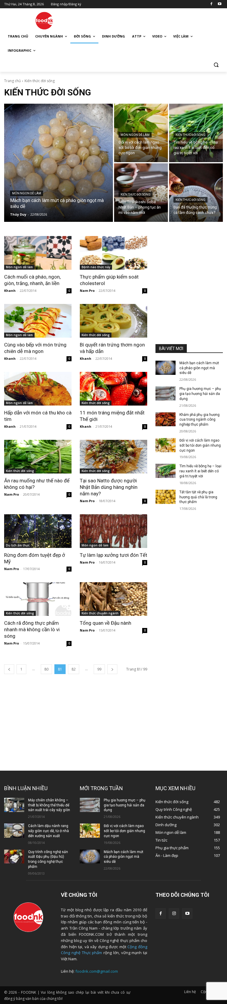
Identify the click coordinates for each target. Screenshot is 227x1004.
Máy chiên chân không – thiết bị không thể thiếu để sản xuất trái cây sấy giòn (49, 805)
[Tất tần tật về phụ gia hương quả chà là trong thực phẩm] (165, 497)
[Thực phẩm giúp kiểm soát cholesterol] (113, 253)
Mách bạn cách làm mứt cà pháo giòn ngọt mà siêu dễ (199, 368)
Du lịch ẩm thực (18, 545)
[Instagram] (174, 913)
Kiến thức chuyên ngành (100, 613)
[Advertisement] (154, 20)
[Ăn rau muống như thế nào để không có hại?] (38, 456)
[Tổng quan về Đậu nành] (113, 599)
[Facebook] (211, 4)
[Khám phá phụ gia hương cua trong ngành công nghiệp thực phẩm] (165, 419)
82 (74, 669)
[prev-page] (9, 669)
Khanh (10, 290)
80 (46, 669)
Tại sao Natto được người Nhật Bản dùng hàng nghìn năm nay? (108, 487)
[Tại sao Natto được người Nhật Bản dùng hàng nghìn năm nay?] (113, 456)
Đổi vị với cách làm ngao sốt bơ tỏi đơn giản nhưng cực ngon (200, 445)
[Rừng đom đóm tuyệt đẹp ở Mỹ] (38, 531)
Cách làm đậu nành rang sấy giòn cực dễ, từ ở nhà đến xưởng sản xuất (48, 831)
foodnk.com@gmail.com (96, 971)
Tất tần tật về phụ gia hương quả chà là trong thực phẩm (198, 497)
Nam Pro (87, 290)
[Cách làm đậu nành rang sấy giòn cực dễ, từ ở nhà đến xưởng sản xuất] (14, 831)
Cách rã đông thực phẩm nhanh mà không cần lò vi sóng (32, 629)
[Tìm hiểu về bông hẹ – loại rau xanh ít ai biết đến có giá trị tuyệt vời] (165, 471)
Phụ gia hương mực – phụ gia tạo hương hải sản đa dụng (200, 394)
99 (99, 669)
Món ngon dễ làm (26, 193)
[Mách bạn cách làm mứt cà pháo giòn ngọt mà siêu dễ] (58, 163)
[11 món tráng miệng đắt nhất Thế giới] (113, 389)
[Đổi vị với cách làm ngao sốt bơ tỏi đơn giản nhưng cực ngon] (165, 445)
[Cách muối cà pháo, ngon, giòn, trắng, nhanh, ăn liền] (38, 253)
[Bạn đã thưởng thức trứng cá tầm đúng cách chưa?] (196, 192)
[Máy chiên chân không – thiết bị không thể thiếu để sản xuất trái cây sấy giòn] (14, 805)
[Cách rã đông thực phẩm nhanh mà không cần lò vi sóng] (38, 599)
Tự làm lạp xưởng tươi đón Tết (113, 555)
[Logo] (44, 21)
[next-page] (112, 669)
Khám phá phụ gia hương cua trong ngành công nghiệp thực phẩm (199, 420)
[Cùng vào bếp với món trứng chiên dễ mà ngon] (38, 321)
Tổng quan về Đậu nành (105, 623)
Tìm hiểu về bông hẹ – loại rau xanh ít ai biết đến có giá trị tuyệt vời (200, 471)
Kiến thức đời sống (190, 134)
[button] (216, 65)
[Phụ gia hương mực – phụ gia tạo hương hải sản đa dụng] (165, 393)
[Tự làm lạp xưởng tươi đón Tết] (113, 531)
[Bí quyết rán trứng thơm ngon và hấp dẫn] (113, 321)
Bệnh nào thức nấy (96, 267)
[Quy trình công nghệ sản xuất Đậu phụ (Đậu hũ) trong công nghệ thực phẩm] (14, 857)
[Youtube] (219, 4)
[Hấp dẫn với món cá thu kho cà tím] (38, 389)
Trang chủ (12, 80)
